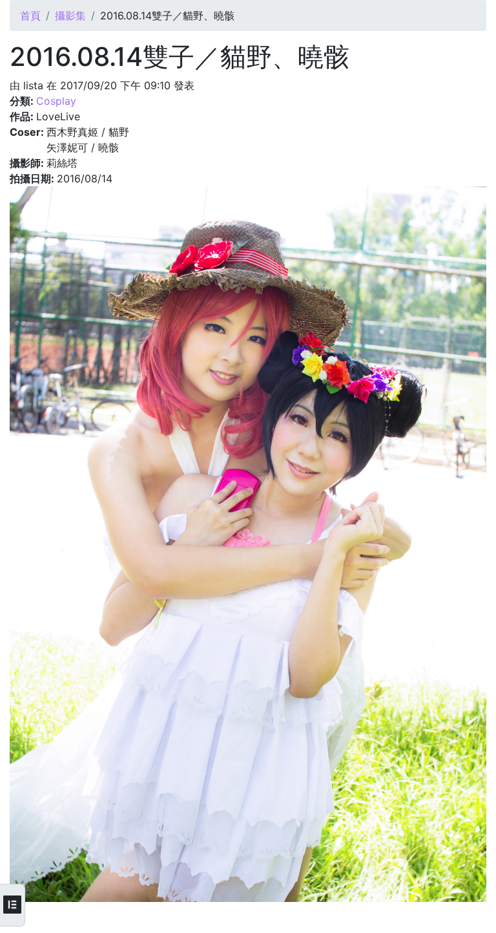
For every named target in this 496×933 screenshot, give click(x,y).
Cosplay (56, 100)
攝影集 (70, 15)
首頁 (30, 15)
